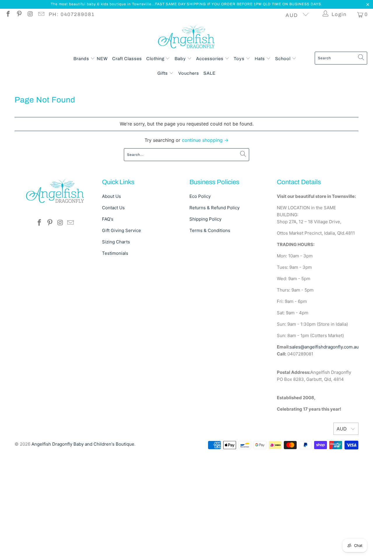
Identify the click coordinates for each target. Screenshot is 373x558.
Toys (240, 58)
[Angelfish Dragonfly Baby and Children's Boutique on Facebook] (7, 15)
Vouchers (188, 73)
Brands (81, 58)
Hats (260, 58)
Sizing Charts (116, 242)
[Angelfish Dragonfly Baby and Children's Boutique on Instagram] (30, 15)
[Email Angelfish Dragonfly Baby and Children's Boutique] (41, 15)
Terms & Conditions (209, 230)
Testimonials (115, 253)
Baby (181, 58)
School (283, 58)
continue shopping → (205, 140)
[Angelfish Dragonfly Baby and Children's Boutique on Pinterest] (18, 15)
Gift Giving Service (121, 230)
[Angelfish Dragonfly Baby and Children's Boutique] (187, 37)
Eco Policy (200, 196)
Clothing (156, 58)
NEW (102, 58)
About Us (111, 196)
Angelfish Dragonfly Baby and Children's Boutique (82, 444)
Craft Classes (127, 58)
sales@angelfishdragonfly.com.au (324, 347)
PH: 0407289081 (72, 14)
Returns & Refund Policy (214, 207)
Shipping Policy (205, 219)
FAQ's (107, 219)
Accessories (210, 58)
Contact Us (113, 207)
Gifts (163, 73)
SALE (209, 73)
